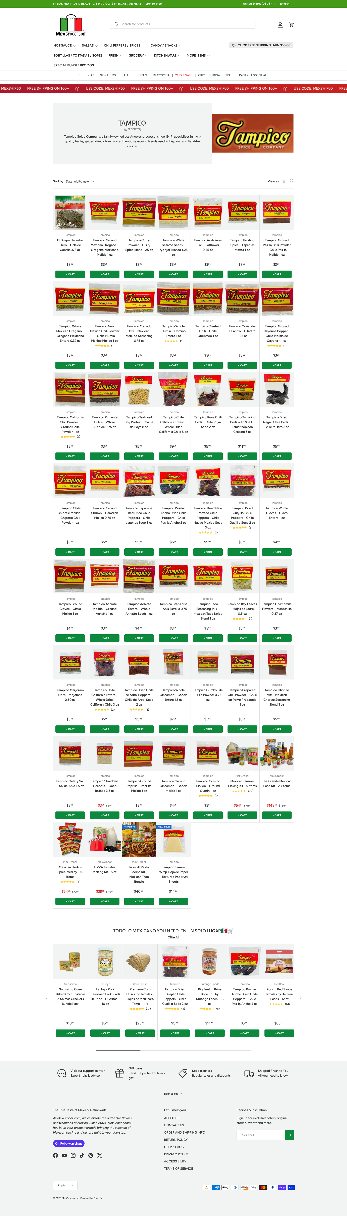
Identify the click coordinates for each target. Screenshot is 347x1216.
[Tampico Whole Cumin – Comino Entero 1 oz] (173, 298)
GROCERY (136, 55)
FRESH (113, 55)
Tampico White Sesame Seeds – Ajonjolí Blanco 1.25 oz (174, 247)
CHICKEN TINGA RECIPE (214, 75)
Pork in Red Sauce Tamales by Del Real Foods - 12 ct (279, 994)
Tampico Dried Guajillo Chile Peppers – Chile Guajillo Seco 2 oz (242, 515)
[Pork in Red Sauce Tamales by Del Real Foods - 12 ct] (279, 961)
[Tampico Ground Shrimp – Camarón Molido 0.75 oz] (104, 480)
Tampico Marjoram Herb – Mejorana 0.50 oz (70, 695)
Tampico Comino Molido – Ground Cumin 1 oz (208, 786)
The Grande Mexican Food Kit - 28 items (276, 783)
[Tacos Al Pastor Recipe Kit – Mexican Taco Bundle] (139, 839)
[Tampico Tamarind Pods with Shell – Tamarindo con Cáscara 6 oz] (242, 389)
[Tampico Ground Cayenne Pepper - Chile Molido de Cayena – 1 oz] (277, 298)
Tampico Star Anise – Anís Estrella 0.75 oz (173, 609)
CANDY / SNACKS (164, 45)
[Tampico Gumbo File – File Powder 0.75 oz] (208, 662)
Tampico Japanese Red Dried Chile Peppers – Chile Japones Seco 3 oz (139, 515)
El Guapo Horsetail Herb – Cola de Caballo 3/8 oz (70, 245)
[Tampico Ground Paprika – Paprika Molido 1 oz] (139, 753)
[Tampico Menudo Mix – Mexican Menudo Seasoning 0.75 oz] (139, 298)
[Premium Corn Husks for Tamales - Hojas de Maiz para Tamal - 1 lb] (140, 961)
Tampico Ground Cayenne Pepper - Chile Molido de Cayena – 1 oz (277, 333)
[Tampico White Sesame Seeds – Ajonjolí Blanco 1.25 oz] (173, 212)
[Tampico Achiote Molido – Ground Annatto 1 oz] (104, 576)
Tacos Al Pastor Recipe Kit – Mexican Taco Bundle (139, 874)
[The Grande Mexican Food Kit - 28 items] (277, 753)
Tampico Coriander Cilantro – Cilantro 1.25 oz (242, 331)
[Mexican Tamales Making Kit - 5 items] (242, 753)
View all (173, 937)
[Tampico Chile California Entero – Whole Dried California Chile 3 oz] (104, 662)
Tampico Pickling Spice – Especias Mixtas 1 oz (242, 245)
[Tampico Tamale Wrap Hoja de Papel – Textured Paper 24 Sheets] (173, 839)
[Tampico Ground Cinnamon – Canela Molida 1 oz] (173, 753)
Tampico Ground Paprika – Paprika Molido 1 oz (139, 786)
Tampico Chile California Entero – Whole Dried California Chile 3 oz (104, 697)
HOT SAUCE (63, 45)
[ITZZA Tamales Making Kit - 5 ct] (104, 839)
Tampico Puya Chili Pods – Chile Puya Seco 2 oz (207, 422)
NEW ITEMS (108, 75)
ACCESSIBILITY (175, 1161)
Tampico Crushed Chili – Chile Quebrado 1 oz (207, 331)
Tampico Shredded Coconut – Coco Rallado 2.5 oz (104, 786)
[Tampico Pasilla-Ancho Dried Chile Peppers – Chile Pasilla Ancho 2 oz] (173, 480)
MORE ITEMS (196, 55)
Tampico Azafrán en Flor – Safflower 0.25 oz (208, 245)
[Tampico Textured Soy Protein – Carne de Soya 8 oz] (139, 389)
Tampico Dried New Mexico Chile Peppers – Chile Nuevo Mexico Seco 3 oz (208, 517)
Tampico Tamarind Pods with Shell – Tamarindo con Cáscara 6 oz (242, 424)
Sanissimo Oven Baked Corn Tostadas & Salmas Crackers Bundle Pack (70, 996)
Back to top (171, 1093)
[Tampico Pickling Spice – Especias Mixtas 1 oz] (242, 212)
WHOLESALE (184, 75)
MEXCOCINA (161, 75)
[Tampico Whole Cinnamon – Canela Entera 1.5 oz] (173, 662)
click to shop (154, 3)
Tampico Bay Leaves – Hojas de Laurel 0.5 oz (242, 609)
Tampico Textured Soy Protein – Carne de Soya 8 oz (139, 422)
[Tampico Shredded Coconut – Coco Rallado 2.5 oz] (104, 753)
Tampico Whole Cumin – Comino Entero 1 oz (173, 331)
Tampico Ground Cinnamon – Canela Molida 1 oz (173, 786)
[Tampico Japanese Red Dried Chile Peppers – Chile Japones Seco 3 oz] (139, 480)
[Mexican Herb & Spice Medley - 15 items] (70, 839)
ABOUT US (172, 1118)
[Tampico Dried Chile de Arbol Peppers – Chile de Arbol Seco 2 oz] (139, 662)
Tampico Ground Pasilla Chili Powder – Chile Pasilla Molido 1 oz (277, 247)
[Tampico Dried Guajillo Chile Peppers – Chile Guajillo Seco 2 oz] (242, 480)
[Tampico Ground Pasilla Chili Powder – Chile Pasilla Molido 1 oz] (277, 212)
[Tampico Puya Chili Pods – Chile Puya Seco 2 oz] (208, 389)
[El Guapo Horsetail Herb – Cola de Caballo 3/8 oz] (70, 212)
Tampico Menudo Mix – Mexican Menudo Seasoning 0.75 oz (139, 333)
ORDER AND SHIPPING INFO (184, 1132)
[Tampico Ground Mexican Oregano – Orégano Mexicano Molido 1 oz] (104, 212)
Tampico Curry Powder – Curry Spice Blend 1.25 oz (139, 245)
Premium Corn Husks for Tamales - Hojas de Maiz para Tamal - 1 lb (140, 996)
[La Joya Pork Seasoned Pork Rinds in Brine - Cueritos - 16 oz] (105, 961)
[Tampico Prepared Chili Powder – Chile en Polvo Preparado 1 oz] (242, 662)
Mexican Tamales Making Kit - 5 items (242, 783)
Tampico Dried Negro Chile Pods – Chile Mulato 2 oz (277, 422)
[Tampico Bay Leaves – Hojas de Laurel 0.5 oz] (242, 576)
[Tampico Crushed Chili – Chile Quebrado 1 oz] (208, 298)
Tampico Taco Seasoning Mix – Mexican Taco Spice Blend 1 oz (208, 611)
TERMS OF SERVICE (178, 1168)
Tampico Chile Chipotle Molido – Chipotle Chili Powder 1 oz (70, 515)
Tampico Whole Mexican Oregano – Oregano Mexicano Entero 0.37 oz (70, 333)
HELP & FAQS (174, 1147)
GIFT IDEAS (86, 75)
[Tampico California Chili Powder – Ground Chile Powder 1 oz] (70, 389)
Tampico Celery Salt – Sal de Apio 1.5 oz (70, 783)
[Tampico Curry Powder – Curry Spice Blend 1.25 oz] (139, 212)
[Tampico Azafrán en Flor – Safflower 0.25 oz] (208, 212)
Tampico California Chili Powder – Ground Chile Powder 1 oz (70, 424)
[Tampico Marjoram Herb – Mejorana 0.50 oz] (70, 662)
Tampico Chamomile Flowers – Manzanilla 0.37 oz (277, 609)
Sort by (58, 181)
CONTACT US (174, 1125)
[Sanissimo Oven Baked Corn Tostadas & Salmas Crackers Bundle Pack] (70, 961)
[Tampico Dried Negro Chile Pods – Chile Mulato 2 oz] (277, 389)
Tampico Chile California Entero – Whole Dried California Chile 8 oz (173, 424)
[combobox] (182, 24)
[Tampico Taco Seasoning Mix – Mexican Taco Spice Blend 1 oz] (208, 576)
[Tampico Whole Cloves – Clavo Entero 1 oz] (277, 480)
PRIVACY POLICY (176, 1154)
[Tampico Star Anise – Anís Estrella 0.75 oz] (173, 576)
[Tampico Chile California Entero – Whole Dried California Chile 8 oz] (173, 389)
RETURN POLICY (176, 1140)
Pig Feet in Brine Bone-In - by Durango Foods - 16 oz (210, 996)
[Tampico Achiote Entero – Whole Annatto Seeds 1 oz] (139, 576)
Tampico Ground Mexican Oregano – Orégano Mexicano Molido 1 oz (104, 247)
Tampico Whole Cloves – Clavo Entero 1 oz (277, 513)
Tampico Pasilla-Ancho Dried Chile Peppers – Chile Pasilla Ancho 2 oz (173, 515)
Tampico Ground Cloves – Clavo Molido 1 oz (70, 609)
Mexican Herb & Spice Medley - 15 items (70, 872)
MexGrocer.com (70, 1198)
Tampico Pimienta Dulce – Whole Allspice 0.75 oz (104, 422)
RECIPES (141, 75)
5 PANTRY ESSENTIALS (253, 75)
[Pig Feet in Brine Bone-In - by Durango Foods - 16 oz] (209, 961)
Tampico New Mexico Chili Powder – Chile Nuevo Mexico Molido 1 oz (104, 333)
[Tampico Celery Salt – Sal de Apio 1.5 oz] (70, 753)
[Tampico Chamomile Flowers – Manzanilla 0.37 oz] (277, 576)
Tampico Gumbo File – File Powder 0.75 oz (207, 695)
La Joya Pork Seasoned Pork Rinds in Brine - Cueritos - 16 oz (105, 996)
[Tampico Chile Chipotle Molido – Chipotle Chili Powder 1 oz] (70, 480)
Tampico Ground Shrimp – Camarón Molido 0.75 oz (104, 513)
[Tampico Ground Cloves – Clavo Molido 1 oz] (70, 576)
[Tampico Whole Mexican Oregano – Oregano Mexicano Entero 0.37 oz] (70, 298)
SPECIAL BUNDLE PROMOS (74, 65)
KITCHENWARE (165, 55)
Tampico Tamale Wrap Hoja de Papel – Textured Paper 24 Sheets (173, 874)
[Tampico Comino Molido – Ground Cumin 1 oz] (208, 753)
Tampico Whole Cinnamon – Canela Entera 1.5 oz (173, 695)
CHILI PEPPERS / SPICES (122, 45)
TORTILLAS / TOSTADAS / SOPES (78, 55)
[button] (291, 24)
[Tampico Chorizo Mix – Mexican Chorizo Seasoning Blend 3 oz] (277, 662)
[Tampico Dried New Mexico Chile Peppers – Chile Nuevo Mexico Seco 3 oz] (208, 480)
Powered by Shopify (91, 1198)
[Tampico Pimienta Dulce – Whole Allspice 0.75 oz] (104, 389)
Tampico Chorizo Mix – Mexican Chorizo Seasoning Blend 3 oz (276, 697)
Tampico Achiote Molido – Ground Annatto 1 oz (105, 609)
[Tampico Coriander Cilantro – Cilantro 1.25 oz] (242, 298)
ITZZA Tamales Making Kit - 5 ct (104, 869)
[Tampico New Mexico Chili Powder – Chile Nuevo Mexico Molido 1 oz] (104, 298)
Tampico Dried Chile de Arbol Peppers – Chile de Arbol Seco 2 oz (139, 697)
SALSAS (88, 45)
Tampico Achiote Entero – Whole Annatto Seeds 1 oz (139, 609)
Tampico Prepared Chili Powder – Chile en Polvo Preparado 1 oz (242, 697)
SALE (125, 75)
